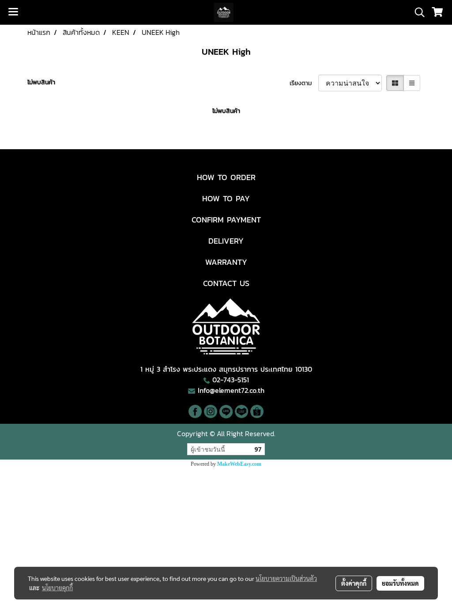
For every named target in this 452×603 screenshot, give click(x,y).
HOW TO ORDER (226, 177)
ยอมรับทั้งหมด (400, 583)
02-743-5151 (230, 379)
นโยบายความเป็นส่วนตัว (286, 578)
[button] (417, 12)
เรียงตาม (304, 83)
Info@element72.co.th (231, 390)
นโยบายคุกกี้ (57, 588)
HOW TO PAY (226, 198)
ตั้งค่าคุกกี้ (353, 583)
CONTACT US (226, 283)
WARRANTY (226, 262)
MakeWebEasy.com (239, 464)
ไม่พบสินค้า (41, 82)
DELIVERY (226, 241)
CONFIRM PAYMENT (226, 220)
